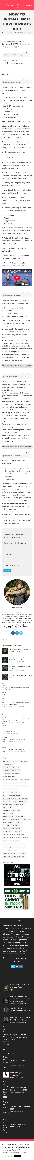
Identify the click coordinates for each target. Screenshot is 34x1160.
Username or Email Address (14, 543)
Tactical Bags (7, 844)
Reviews (5, 819)
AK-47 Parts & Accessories (11, 767)
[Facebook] (13, 633)
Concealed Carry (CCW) (10, 780)
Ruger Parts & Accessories (11, 822)
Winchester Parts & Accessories (13, 856)
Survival (17, 831)
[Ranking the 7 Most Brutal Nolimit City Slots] (5, 668)
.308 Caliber (24, 761)
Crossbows (25, 780)
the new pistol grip (16, 503)
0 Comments (22, 653)
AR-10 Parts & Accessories (11, 770)
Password (7, 554)
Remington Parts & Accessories (13, 816)
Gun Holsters (22, 798)
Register (19, 534)
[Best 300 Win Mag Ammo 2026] (6, 1126)
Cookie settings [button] (8, 1156)
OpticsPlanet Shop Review (17, 739)
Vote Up (24, 51)
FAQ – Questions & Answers (13, 41)
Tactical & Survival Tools (11, 841)
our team (29, 622)
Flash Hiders (7, 786)
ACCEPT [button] (17, 1156)
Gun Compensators (9, 798)
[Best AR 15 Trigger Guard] (6, 1062)
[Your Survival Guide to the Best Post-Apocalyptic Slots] (5, 651)
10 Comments (20, 1065)
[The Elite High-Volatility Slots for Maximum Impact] (5, 704)
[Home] (2, 32)
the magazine (18, 430)
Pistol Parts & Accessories (11, 810)
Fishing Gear (20, 783)
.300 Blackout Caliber (10, 761)
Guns (14, 801)
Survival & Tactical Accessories (13, 834)
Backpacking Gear (9, 776)
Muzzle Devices (8, 807)
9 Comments (21, 1092)
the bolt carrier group (10, 352)
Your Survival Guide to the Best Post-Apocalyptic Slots (19, 987)
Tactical (26, 838)
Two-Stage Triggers (10, 853)
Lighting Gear (19, 804)
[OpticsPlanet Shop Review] (5, 740)
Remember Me (12, 565)
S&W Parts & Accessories (11, 825)
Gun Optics (6, 801)
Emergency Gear (8, 783)
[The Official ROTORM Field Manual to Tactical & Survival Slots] (5, 660)
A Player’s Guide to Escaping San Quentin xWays (19, 1037)
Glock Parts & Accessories (11, 795)
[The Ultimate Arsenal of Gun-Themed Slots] (5, 677)
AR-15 (14, 382)
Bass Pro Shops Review (16, 749)
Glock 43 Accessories (10, 792)
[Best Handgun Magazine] (6, 1075)
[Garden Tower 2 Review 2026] (6, 1108)
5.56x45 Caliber (7, 764)
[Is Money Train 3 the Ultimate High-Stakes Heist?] (5, 720)
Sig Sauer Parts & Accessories (12, 828)
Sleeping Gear (7, 831)
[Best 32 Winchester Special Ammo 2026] (6, 1089)
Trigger (6, 218)
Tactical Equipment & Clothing (13, 847)
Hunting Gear (7, 804)
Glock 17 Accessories (20, 786)
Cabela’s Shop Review (8, 731)
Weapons (22, 853)
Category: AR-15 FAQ (10, 44)
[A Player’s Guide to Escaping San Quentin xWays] (5, 689)
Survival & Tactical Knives (11, 838)
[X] (21, 633)
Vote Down (28, 52)
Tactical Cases (20, 844)
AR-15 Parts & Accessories (11, 773)
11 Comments (20, 1111)
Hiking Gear (22, 801)
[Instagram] (17, 633)
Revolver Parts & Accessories (21, 819)
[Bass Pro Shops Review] (5, 750)
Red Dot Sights (8, 813)
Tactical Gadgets (9, 850)
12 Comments (21, 1077)
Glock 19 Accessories (10, 789)
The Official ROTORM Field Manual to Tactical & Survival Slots (20, 998)
